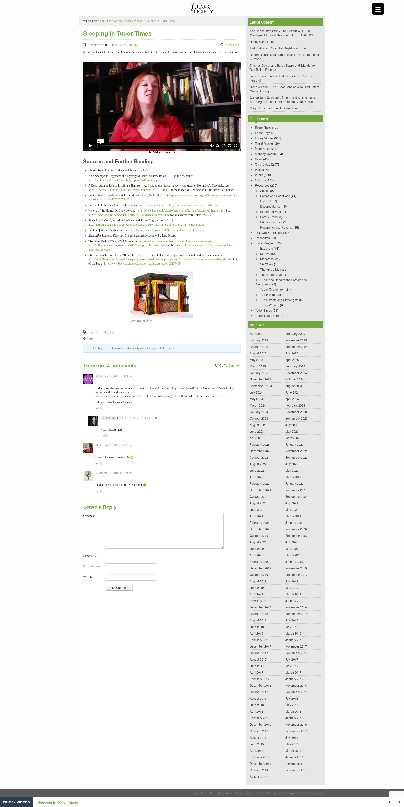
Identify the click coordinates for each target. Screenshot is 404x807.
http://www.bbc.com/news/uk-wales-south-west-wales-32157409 (142, 263)
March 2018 (293, 633)
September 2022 (296, 457)
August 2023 (258, 425)
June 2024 (292, 392)
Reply (98, 408)
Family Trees (269, 217)
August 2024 (293, 386)
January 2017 (294, 679)
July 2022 (291, 464)
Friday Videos (133, 20)
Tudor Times (263, 310)
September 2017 (296, 653)
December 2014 (260, 763)
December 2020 (260, 529)
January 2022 (294, 483)
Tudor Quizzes (267, 793)
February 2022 (260, 483)
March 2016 (293, 711)
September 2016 (296, 692)
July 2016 (291, 698)
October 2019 (259, 575)
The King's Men (270, 269)
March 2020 (293, 555)
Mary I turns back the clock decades (274, 108)
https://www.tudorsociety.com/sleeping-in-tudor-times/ (142, 348)
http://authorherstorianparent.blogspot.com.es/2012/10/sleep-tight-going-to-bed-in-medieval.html (146, 224)
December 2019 (260, 568)
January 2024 (259, 412)
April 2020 (256, 555)
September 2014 (296, 770)
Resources (262, 185)
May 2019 (292, 588)
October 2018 (259, 614)
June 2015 (257, 744)
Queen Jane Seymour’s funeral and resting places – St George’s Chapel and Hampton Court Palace (284, 99)
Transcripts (262, 238)
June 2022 (257, 470)
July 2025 (291, 353)
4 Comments (231, 44)
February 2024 (295, 405)
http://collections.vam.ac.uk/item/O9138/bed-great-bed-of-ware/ (126, 245)
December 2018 (260, 607)
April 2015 (256, 750)
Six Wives (266, 264)
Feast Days (262, 133)
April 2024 (292, 399)
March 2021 (293, 516)
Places (259, 169)
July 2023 (291, 425)
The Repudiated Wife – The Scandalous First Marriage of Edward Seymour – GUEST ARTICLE (283, 33)
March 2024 (258, 405)
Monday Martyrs (266, 154)
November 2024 (260, 379)
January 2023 (294, 444)
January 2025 (259, 373)
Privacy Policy (316, 793)
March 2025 (258, 366)
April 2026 (256, 334)
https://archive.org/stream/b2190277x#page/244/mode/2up (123, 180)
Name (92, 555)
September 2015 (296, 731)
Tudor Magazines (221, 793)
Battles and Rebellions (275, 196)
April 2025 (292, 360)
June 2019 (257, 588)
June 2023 (257, 431)
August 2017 (258, 659)
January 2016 (294, 718)
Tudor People (264, 243)
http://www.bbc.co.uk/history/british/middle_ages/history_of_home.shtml (181, 210)
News (258, 159)
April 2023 (256, 438)
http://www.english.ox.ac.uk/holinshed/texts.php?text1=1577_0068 (128, 189)
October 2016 (259, 692)
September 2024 (261, 386)
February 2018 (260, 640)
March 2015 (293, 750)
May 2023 (292, 431)
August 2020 (258, 542)
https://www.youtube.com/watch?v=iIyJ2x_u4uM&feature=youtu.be (128, 214)
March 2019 (293, 594)
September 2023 (296, 418)
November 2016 (296, 685)
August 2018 (258, 620)
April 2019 (256, 594)
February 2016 (260, 718)
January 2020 (294, 562)
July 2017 (291, 659)
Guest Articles (264, 143)
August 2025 (258, 353)
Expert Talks (263, 127)
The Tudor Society (111, 20)
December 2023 (296, 412)
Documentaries (270, 206)
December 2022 (260, 451)
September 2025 (296, 347)
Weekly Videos (245, 793)
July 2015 (291, 737)
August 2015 (258, 737)
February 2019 (260, 601)
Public (259, 175)
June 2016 (257, 705)
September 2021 (296, 496)
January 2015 (294, 757)
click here (142, 170)
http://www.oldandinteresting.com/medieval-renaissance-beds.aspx (178, 205)
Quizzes (260, 180)
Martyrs (265, 253)
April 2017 (256, 672)
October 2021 (259, 496)
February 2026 (295, 334)
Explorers (266, 248)
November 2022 (296, 451)
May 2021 (292, 509)
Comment (89, 515)
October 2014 (259, 770)
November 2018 (296, 607)
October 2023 (259, 418)
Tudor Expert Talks (291, 793)
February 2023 (260, 444)
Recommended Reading (276, 227)
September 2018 (296, 614)
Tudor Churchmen (272, 289)
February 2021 (260, 522)
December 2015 (260, 724)
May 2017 (292, 666)
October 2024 (294, 379)
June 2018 (257, 627)
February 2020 (260, 562)
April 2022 (256, 477)
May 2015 (292, 744)
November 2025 (296, 340)
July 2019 (291, 581)
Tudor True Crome (267, 315)
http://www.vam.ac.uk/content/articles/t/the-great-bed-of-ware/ (175, 241)
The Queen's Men (272, 275)
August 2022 (258, 464)
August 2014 (258, 776)
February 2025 (295, 366)
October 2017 (259, 653)
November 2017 (296, 646)
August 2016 (258, 698)
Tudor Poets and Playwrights (279, 300)
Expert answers (270, 211)
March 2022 (293, 477)
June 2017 (257, 666)
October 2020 (259, 535)
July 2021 (291, 503)
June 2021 (257, 509)
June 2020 (257, 548)
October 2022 (259, 457)
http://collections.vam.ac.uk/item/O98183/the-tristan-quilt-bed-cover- (166, 230)
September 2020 (296, 535)
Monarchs (267, 259)
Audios (264, 190)
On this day (262, 164)
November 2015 (296, 724)
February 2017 (260, 679)
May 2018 (292, 627)
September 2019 (296, 575)
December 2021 (260, 490)
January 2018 (294, 640)
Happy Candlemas (262, 41)
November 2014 (296, 763)
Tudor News (199, 793)
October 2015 (259, 731)
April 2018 (256, 633)
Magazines (262, 148)
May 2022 (292, 470)
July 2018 (291, 620)
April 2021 (256, 516)
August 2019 (258, 581)
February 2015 (260, 757)
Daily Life (266, 201)
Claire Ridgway (128, 44)
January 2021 (294, 522)
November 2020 (296, 529)
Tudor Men (267, 294)
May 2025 (256, 360)
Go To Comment (230, 365)
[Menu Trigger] (378, 9)
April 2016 (256, 711)
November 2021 (296, 490)
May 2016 (292, 705)
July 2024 (256, 392)
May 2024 (256, 399)
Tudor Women (269, 305)
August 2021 (258, 503)
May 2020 (292, 548)
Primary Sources (271, 222)
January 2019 (294, 601)
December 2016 (260, 685)
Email (92, 566)
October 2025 (259, 347)
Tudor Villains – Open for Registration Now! (278, 48)
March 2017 (293, 672)
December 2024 (296, 373)
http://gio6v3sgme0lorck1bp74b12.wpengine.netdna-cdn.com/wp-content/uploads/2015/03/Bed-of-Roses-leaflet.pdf (157, 259)
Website (87, 577)
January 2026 (259, 340)
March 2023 (293, 438)
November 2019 (296, 568)
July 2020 (291, 542)
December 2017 (260, 646)
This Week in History (268, 232)
